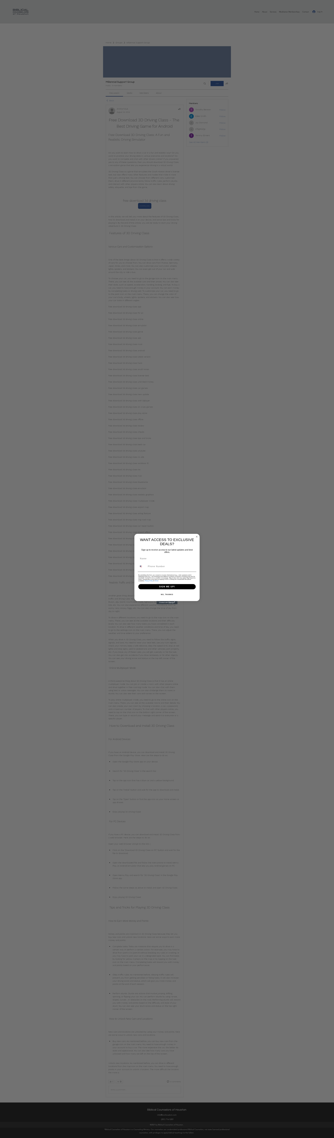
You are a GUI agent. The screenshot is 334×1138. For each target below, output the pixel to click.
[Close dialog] (196, 536)
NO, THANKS (167, 594)
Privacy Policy (149, 580)
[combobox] (142, 566)
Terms (156, 580)
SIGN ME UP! (167, 587)
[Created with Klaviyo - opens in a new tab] (167, 602)
